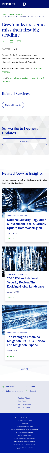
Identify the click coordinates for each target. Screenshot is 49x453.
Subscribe (24, 141)
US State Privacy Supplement (24, 432)
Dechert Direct (24, 398)
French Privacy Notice (24, 435)
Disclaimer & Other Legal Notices (24, 417)
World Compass (24, 404)
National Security (13, 105)
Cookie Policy (24, 423)
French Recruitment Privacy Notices (24, 438)
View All (10, 239)
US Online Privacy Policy (25, 420)
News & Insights (15, 14)
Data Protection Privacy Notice (24, 426)
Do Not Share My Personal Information (24, 444)
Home (4, 14)
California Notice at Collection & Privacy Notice (24, 429)
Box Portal (22, 401)
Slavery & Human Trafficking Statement (24, 441)
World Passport (24, 407)
